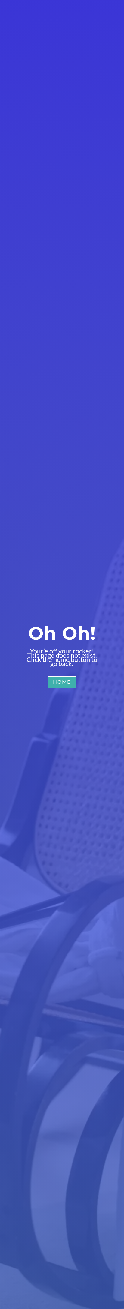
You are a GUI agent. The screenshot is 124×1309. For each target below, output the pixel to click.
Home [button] (62, 682)
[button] (108, 1264)
